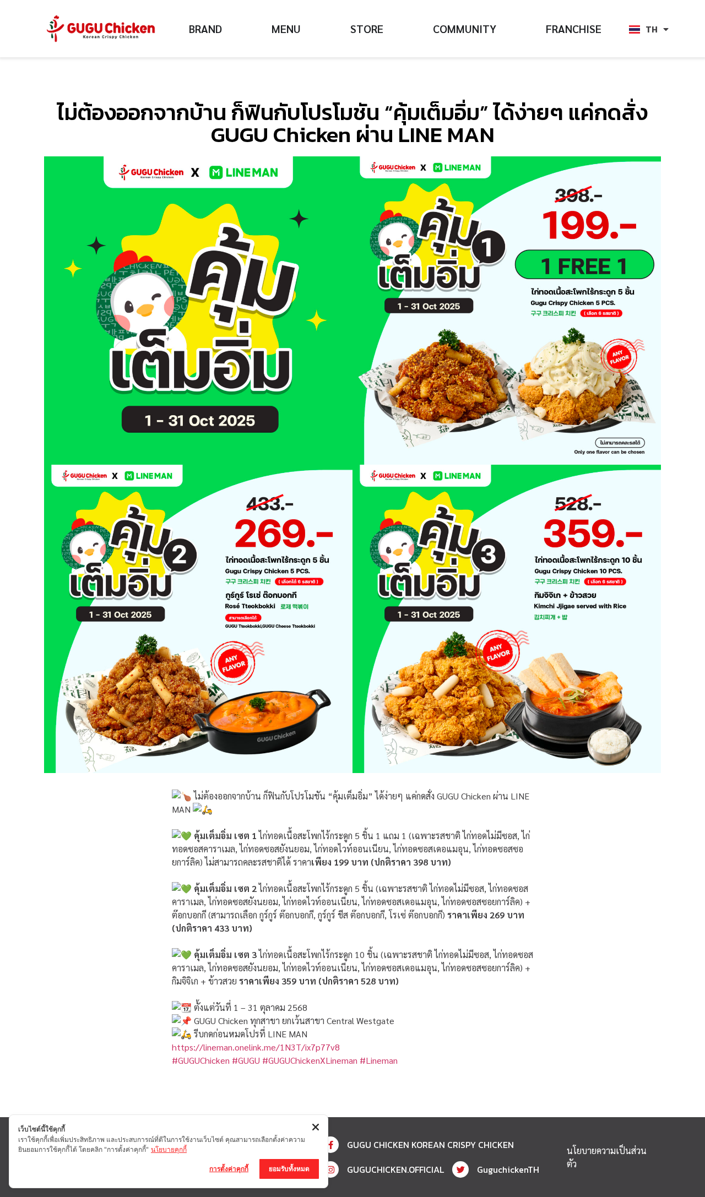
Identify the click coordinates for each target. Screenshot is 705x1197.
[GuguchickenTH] (460, 1169)
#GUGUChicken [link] (201, 1060)
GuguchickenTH (508, 1169)
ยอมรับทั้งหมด (289, 1169)
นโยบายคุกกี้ (169, 1149)
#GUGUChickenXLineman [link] (309, 1060)
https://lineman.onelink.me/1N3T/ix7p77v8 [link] (256, 1047)
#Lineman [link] (379, 1060)
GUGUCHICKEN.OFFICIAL (395, 1169)
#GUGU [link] (246, 1060)
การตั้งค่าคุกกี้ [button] (228, 1169)
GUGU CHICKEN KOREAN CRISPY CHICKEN (430, 1144)
